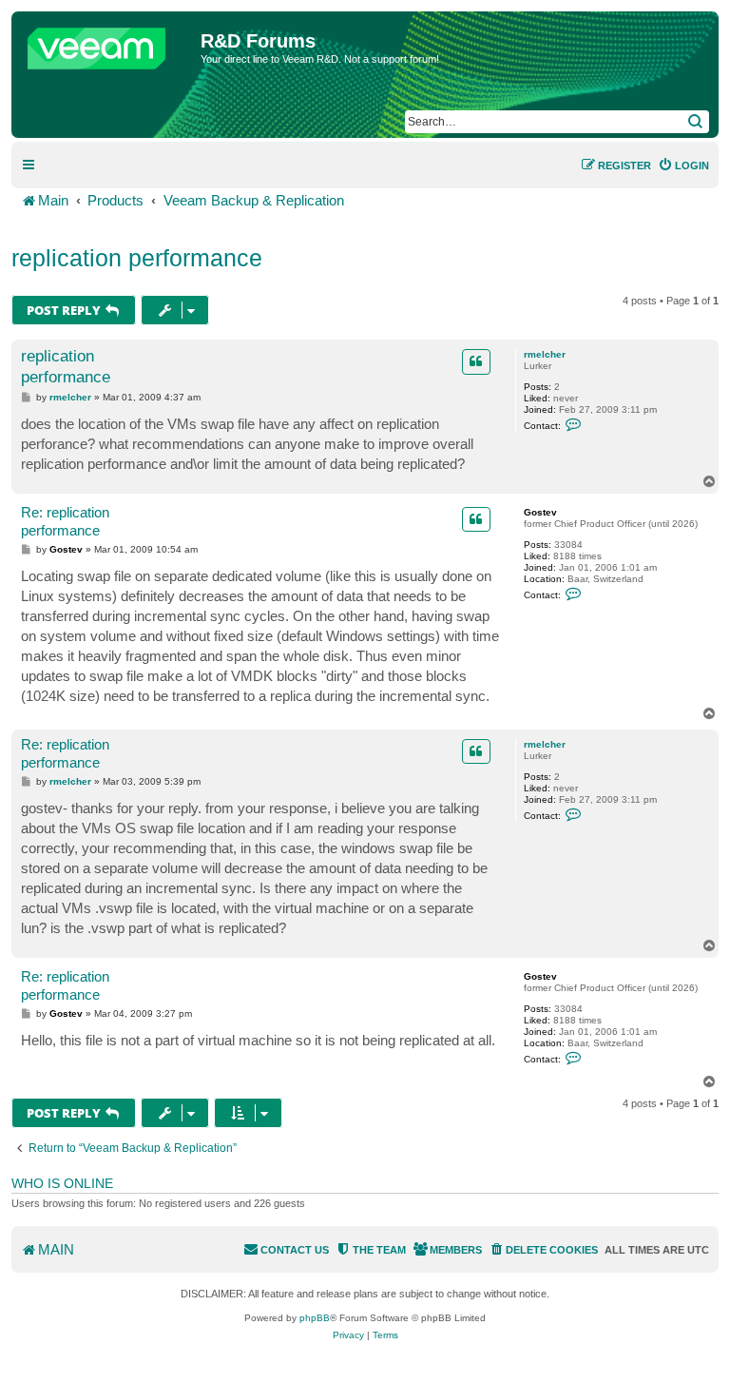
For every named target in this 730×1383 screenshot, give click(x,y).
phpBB (314, 1318)
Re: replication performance (65, 521)
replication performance (136, 257)
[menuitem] (683, 165)
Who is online (62, 1183)
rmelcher (545, 354)
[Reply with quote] (476, 361)
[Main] (108, 43)
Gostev (540, 512)
